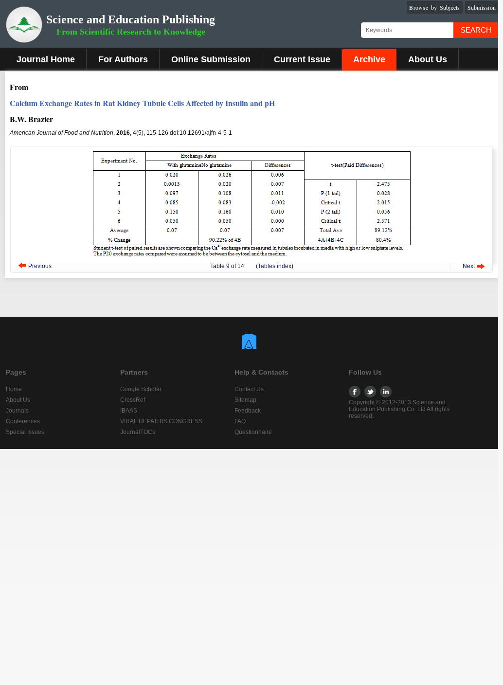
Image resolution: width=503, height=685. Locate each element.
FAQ (240, 421)
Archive (369, 59)
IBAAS (128, 410)
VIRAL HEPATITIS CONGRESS (161, 421)
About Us (427, 59)
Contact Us (249, 389)
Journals (17, 410)
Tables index (274, 266)
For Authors (123, 59)
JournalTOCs (137, 432)
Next (469, 266)
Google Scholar (141, 389)
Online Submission (211, 59)
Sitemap (245, 400)
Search (476, 30)
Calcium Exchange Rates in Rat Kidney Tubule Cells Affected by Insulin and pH (142, 102)
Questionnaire (253, 432)
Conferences (23, 421)
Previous (40, 266)
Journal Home (46, 59)
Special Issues (25, 432)
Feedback (247, 410)
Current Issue (302, 59)
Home (14, 389)
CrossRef (132, 400)
